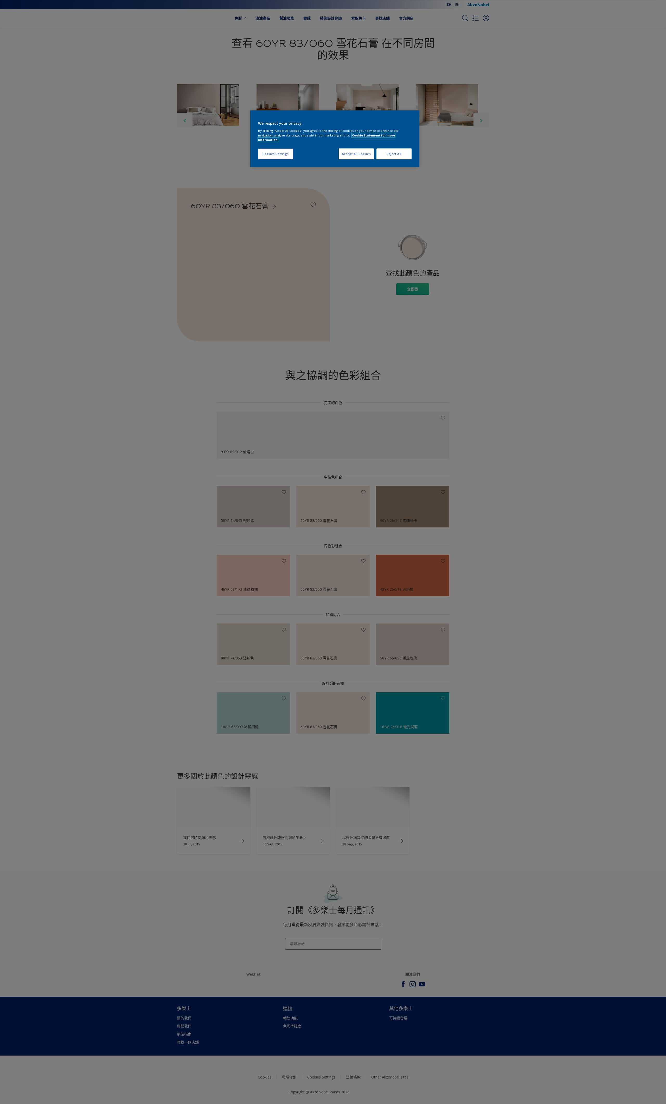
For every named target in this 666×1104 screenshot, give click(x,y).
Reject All (394, 154)
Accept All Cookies (356, 154)
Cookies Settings (275, 154)
